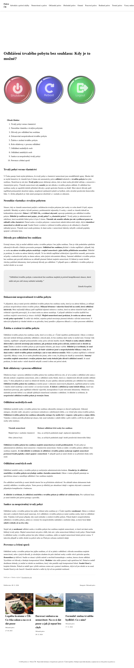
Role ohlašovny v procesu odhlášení (25, 144)
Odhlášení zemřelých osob (21, 152)
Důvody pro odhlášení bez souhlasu (25, 132)
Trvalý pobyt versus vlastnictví (23, 124)
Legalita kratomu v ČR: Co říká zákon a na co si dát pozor (18, 620)
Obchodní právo (69, 5)
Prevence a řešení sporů (20, 160)
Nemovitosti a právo (39, 5)
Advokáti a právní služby (19, 5)
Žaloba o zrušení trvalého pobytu (24, 140)
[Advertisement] (67, 26)
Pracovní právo (91, 5)
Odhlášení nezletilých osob (22, 148)
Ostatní (80, 5)
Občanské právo (55, 5)
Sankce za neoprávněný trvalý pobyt (25, 156)
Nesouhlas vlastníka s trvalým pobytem (27, 128)
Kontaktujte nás (27, 577)
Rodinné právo (104, 5)
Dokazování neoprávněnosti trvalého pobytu (29, 136)
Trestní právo (117, 5)
